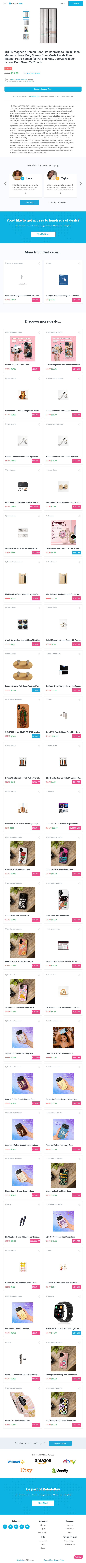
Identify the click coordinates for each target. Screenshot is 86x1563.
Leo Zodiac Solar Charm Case (17, 1329)
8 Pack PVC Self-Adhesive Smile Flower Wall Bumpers (27, 1283)
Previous (5, 183)
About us (70, 1525)
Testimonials (43, 1541)
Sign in (43, 1529)
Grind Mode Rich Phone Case (57, 916)
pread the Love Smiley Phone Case (19, 961)
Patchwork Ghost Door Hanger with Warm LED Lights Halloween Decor (33, 411)
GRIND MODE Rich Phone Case (17, 870)
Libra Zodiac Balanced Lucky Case (59, 1053)
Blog (69, 1532)
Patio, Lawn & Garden (54, 929)
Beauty (50, 263)
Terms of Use (48, 1560)
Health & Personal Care (54, 653)
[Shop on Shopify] (60, 1472)
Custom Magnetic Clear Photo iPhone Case (63, 365)
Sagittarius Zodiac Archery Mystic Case (61, 1099)
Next (80, 183)
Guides (43, 1548)
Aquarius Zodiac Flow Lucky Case (59, 1145)
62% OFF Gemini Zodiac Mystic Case (60, 1237)
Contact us (70, 1529)
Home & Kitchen (11, 378)
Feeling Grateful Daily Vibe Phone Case (61, 1375)
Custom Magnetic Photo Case (17, 365)
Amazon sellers (43, 1532)
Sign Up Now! (43, 234)
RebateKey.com (34, 96)
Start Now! (29, 202)
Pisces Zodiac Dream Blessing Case (19, 1191)
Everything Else (29, 81)
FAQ (42, 1544)
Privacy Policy (59, 1560)
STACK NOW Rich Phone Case (17, 916)
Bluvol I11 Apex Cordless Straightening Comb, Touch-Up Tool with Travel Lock (36, 1375)
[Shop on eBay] (69, 1464)
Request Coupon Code (43, 89)
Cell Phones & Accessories (14, 332)
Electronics (51, 516)
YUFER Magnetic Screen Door (19, 79)
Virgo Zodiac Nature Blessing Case (19, 1053)
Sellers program (69, 1544)
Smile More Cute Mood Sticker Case (19, 1007)
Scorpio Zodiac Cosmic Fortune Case (20, 1099)
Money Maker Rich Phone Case (58, 1191)
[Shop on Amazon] (43, 1464)
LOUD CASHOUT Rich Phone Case (59, 870)
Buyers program (69, 1541)
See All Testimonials (58, 202)
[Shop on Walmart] (16, 1464)
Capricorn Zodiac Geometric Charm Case (21, 1145)
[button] (39, 263)
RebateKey (20, 1560)
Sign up (43, 1525)
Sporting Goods (11, 470)
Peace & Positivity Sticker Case (17, 1421)
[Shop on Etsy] (26, 1472)
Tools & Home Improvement (15, 263)
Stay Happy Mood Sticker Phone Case (61, 1421)
